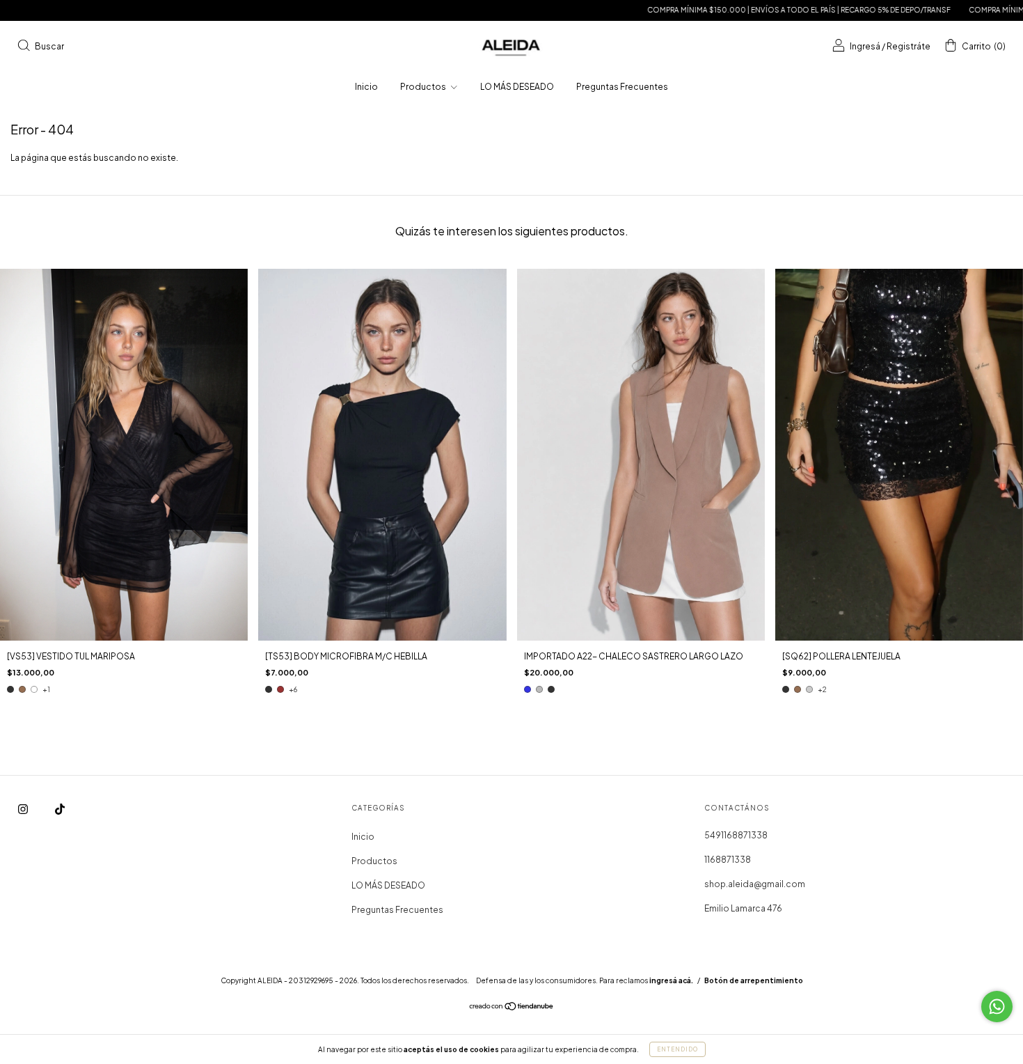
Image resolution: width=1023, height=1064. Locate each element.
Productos (423, 86)
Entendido (677, 1049)
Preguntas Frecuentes (622, 86)
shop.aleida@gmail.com (754, 884)
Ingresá (865, 46)
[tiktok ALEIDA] (59, 809)
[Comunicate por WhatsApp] (997, 1006)
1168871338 (727, 859)
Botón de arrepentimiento (753, 980)
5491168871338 (736, 835)
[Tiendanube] (511, 1008)
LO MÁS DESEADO (517, 86)
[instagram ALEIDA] (23, 809)
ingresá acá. (671, 980)
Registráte (908, 46)
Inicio (366, 86)
